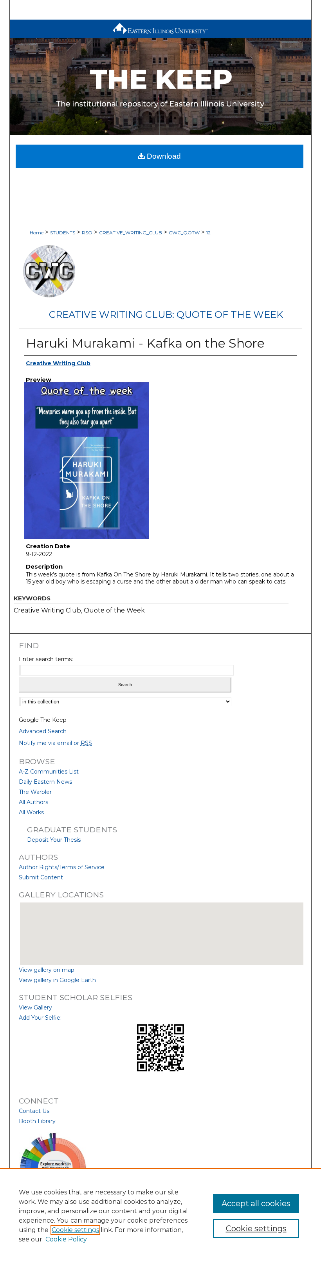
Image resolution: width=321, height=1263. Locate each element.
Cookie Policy (66, 1239)
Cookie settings (75, 1230)
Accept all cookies (256, 1203)
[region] (160, 1215)
